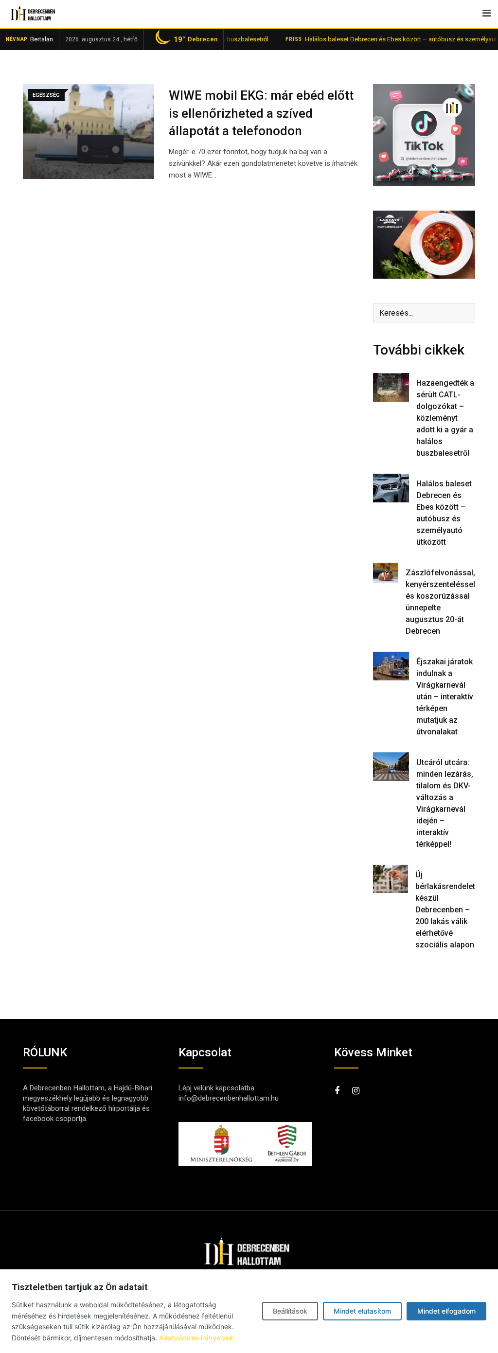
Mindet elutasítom (362, 1311)
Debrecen (195, 39)
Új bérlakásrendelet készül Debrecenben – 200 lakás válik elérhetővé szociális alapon (445, 909)
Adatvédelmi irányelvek (196, 1338)
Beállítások (290, 1311)
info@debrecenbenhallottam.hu (228, 1098)
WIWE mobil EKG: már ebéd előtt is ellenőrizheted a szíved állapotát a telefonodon (261, 113)
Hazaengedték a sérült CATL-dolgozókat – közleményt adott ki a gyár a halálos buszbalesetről (445, 418)
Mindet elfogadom (446, 1311)
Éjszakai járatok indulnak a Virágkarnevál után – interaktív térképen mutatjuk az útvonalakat (444, 696)
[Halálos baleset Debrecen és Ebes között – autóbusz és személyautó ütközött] (391, 488)
